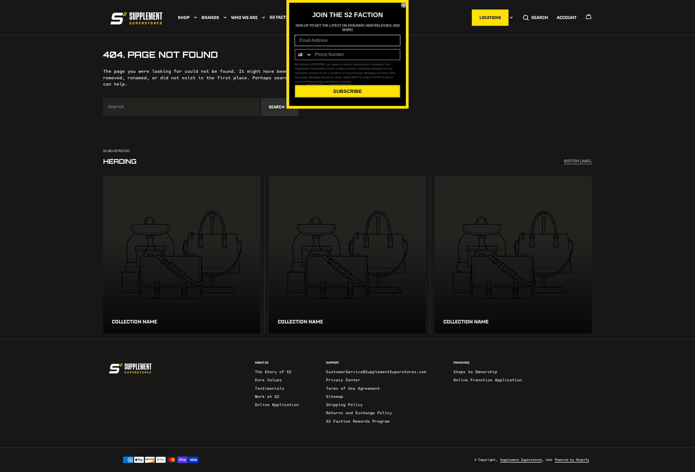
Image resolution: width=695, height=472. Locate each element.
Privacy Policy (315, 81)
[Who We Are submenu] (263, 17)
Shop (183, 17)
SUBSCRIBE (347, 91)
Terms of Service (340, 81)
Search (539, 17)
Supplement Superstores (521, 459)
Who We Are (244, 17)
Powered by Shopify (572, 459)
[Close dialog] (403, 5)
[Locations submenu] (511, 17)
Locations (490, 17)
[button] (588, 18)
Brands (210, 17)
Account (567, 17)
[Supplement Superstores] (136, 17)
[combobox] (181, 107)
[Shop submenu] (195, 17)
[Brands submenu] (225, 17)
